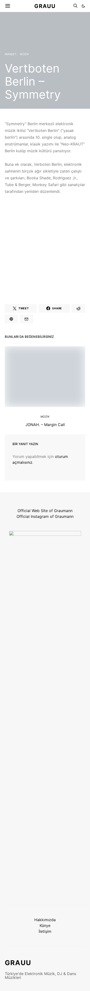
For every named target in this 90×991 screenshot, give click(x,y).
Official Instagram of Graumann (45, 516)
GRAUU (45, 6)
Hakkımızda (45, 919)
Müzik (24, 54)
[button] (83, 6)
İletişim (45, 931)
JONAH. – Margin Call (45, 424)
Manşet (10, 54)
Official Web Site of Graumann (45, 510)
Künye (45, 925)
